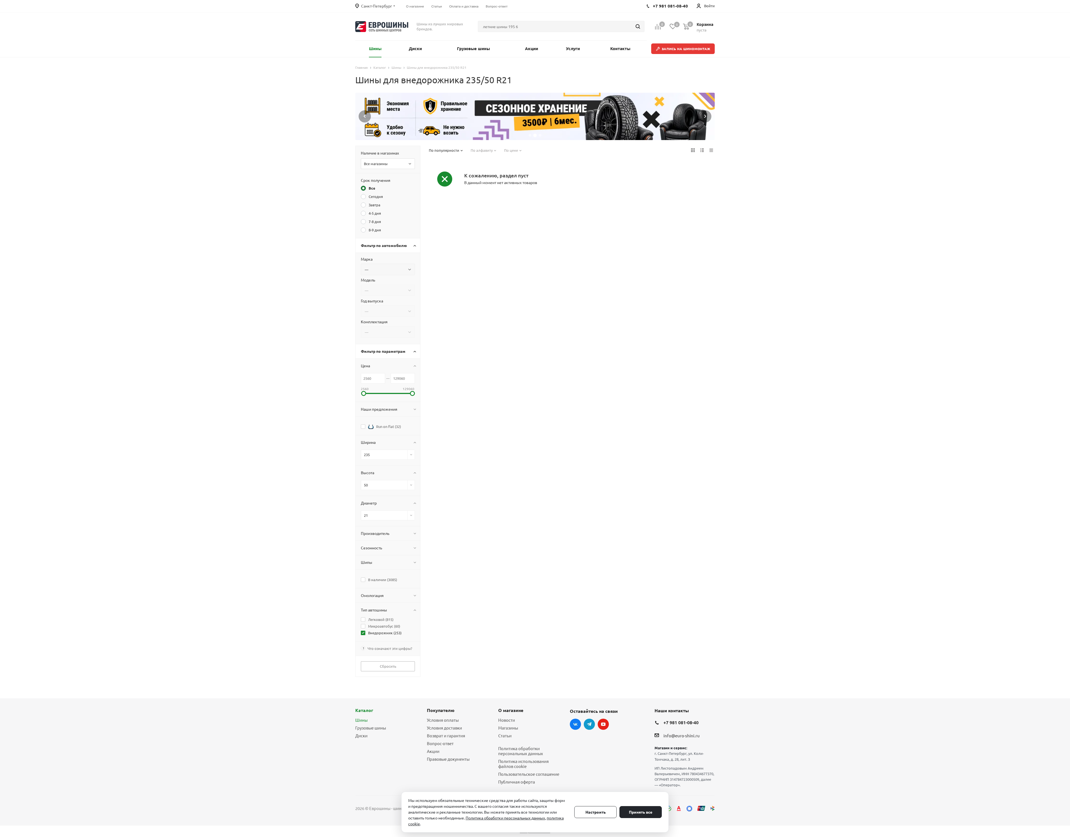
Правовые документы (448, 759)
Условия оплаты (443, 720)
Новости (506, 720)
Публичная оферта (516, 781)
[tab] (530, 135)
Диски (361, 735)
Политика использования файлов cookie (523, 763)
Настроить (595, 811)
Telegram (589, 724)
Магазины (508, 727)
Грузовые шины (370, 727)
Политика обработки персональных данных (520, 751)
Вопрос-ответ (440, 743)
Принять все (640, 811)
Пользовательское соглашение (528, 774)
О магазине (510, 710)
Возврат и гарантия (446, 735)
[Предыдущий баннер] (365, 116)
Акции (433, 751)
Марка (367, 258)
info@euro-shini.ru (681, 735)
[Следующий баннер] (705, 116)
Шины (361, 720)
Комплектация (374, 321)
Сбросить (388, 666)
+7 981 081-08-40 (681, 722)
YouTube (603, 724)
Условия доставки (444, 727)
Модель (368, 279)
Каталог (364, 710)
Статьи (505, 735)
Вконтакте (575, 724)
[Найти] (638, 26)
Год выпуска (372, 300)
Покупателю (440, 710)
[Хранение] (535, 116)
